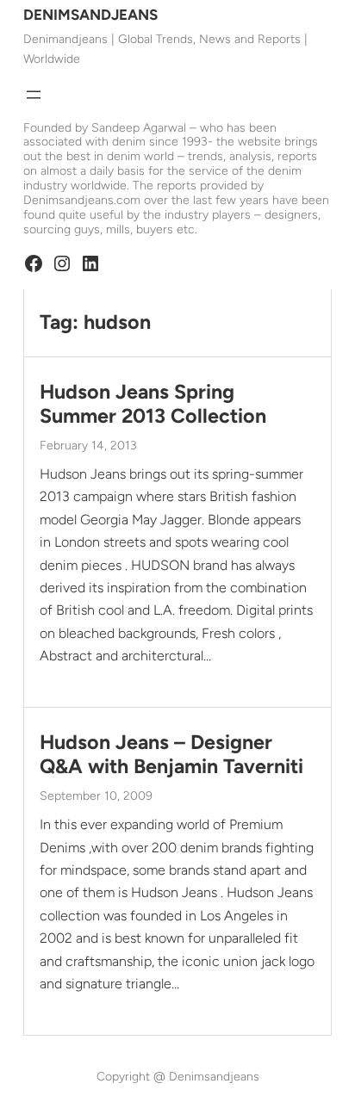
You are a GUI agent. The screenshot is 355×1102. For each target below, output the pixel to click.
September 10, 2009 (96, 796)
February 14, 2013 (88, 445)
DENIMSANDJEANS (90, 14)
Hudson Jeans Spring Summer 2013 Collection (153, 404)
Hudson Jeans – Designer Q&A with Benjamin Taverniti (171, 754)
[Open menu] (33, 94)
